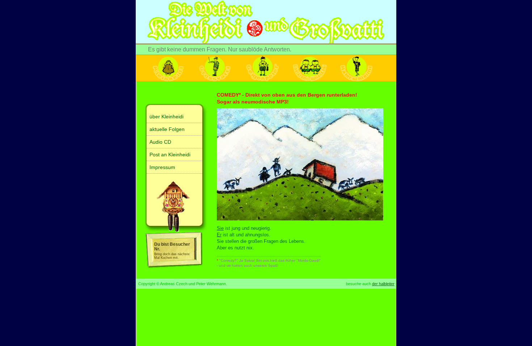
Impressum (162, 167)
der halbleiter (383, 284)
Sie (220, 228)
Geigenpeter (262, 68)
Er (219, 234)
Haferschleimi (356, 68)
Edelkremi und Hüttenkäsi (309, 68)
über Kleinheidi (166, 116)
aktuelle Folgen (167, 129)
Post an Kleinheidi (169, 154)
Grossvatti (215, 68)
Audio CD (160, 142)
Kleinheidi (168, 68)
